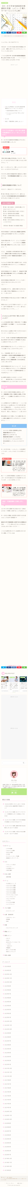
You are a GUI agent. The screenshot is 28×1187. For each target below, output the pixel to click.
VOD (6, 862)
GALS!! (8, 938)
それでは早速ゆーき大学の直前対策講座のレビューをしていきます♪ (15, 107)
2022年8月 (8, 1037)
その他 (8, 854)
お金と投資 (8, 874)
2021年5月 (8, 1092)
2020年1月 (8, 1154)
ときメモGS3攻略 (11, 889)
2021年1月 (8, 1107)
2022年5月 (8, 1049)
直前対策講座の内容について (14, 110)
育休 (7, 921)
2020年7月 (8, 1131)
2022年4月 (8, 1052)
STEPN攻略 (9, 848)
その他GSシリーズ (11, 883)
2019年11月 (8, 1162)
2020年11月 (8, 1115)
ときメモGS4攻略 (11, 891)
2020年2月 (8, 1151)
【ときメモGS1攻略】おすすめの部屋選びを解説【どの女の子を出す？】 (15, 821)
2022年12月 (8, 1021)
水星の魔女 (9, 870)
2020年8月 (8, 1127)
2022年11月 (8, 1025)
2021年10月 (8, 1076)
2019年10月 (8, 1166)
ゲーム (6, 880)
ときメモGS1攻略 (11, 885)
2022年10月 (8, 1029)
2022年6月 (8, 1045)
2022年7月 (8, 1041)
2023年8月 (8, 990)
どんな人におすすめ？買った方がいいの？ (15, 113)
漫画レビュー (8, 935)
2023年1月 (8, 1017)
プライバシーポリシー (10, 1183)
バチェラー (9, 866)
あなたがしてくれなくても (13, 942)
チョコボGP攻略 (10, 902)
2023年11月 (8, 978)
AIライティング (10, 911)
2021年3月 (8, 1100)
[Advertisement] (14, 80)
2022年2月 (8, 1060)
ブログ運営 (8, 908)
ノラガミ (8, 944)
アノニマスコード (11, 896)
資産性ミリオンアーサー (12, 858)
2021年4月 (8, 1096)
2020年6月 (8, 1135)
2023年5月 (8, 1002)
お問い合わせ (19, 1183)
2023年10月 (8, 982)
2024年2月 (8, 970)
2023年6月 (8, 998)
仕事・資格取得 (4, 2)
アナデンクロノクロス (12, 895)
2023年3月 (8, 1009)
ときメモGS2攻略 (11, 887)
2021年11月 (8, 1072)
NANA (7, 940)
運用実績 (8, 877)
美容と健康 (8, 955)
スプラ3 (8, 900)
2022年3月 (8, 1056)
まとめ (7, 118)
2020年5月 (8, 1139)
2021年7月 (8, 1084)
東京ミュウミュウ (11, 951)
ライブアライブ (10, 904)
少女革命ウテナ (10, 868)
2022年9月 (8, 1033)
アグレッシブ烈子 (11, 864)
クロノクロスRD (10, 898)
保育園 (8, 919)
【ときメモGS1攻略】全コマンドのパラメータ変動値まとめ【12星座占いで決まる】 (15, 814)
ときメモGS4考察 (11, 893)
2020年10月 (8, 1119)
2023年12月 (8, 974)
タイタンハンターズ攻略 (12, 856)
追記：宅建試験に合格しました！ (14, 121)
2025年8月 (8, 966)
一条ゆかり (9, 946)
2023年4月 (8, 1005)
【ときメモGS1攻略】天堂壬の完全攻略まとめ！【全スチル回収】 (15, 832)
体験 (6, 925)
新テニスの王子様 (11, 949)
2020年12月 (8, 1111)
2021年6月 (8, 1088)
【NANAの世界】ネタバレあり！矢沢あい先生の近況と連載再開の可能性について (15, 806)
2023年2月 (8, 1013)
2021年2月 (8, 1103)
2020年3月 (8, 1147)
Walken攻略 (9, 852)
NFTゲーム (8, 846)
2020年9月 (8, 1123)
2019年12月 (8, 1158)
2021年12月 (8, 1068)
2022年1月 (8, 1064)
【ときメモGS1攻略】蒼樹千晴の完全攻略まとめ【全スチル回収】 (15, 826)
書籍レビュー (8, 931)
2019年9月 (8, 1170)
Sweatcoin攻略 (10, 850)
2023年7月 (8, 994)
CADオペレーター (11, 917)
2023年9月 (8, 986)
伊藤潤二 (8, 947)
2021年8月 (8, 1080)
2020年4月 (8, 1143)
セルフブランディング (12, 928)
